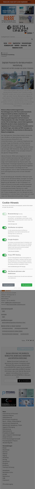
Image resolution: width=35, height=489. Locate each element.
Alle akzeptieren (26, 285)
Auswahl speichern (8, 285)
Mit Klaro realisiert (17, 288)
